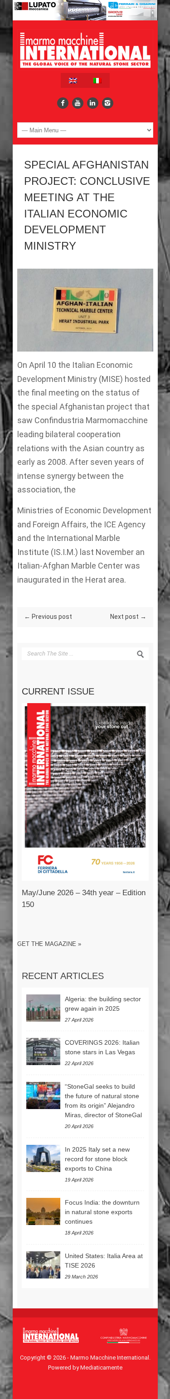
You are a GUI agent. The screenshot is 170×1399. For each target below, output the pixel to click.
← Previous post (48, 616)
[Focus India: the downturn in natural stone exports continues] (43, 1211)
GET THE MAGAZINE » (49, 944)
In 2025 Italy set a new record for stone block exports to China (97, 1159)
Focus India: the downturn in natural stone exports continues (102, 1212)
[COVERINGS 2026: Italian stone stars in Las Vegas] (43, 1051)
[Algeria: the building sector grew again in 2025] (43, 1008)
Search (140, 654)
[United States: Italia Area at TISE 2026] (43, 1264)
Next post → (128, 616)
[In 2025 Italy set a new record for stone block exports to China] (43, 1158)
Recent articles (63, 976)
